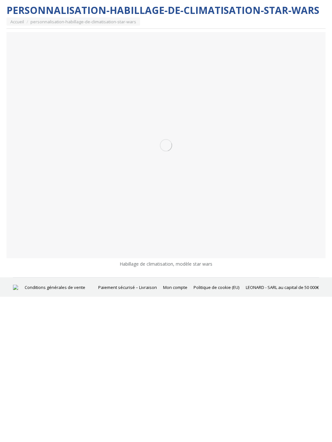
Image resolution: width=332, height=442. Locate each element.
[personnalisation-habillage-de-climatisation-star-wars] (166, 145)
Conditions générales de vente (55, 287)
